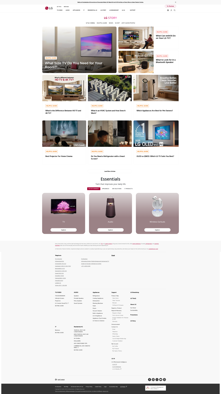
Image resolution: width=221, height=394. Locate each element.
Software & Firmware (117, 305)
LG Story (133, 321)
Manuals (114, 303)
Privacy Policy (89, 386)
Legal (105, 386)
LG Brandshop (134, 292)
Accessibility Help (113, 386)
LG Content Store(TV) (61, 303)
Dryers (94, 308)
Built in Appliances (98, 313)
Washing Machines (98, 303)
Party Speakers (78, 301)
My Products (115, 348)
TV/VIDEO (58, 292)
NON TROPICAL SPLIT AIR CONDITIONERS (81, 335)
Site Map (66, 386)
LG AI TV (114, 364)
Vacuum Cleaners (97, 311)
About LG (133, 304)
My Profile (115, 346)
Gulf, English (61, 379)
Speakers (76, 296)
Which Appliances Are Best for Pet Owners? (155, 110)
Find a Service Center (117, 315)
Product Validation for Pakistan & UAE (120, 318)
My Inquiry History (117, 351)
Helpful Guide (102, 23)
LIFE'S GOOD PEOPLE (128, 23)
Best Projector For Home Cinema (58, 156)
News (111, 23)
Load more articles (109, 171)
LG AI (113, 358)
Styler (94, 306)
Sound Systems (78, 303)
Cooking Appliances (98, 298)
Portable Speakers (79, 298)
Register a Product (117, 308)
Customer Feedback (117, 341)
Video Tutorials (116, 300)
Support (114, 292)
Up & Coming (90, 23)
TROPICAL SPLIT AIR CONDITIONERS (79, 331)
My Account (115, 344)
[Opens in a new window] (149, 379)
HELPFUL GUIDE (50, 58)
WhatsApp (115, 334)
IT (55, 327)
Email (113, 255)
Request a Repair (116, 313)
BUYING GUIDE (59, 306)
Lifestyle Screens (59, 298)
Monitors (57, 330)
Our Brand (133, 308)
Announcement (116, 324)
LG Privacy (122, 386)
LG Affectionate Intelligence (119, 362)
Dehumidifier (77, 341)
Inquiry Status (115, 336)
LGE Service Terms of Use (77, 386)
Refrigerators (96, 296)
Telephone (114, 331)
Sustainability (134, 310)
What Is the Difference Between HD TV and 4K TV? (63, 111)
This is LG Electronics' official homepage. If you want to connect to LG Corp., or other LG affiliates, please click (81, 391)
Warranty (114, 321)
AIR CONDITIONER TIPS (80, 343)
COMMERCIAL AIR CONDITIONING (82, 346)
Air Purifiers (77, 338)
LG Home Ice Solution (98, 321)
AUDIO (76, 292)
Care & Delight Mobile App (119, 338)
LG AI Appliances (97, 316)
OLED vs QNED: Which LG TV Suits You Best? (155, 156)
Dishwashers (96, 301)
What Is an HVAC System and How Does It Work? (108, 111)
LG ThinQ (133, 298)
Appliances (96, 292)
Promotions (134, 315)
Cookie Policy (98, 386)
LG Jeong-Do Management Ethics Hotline (157, 388)
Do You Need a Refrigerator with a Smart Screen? (108, 157)
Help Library (115, 298)
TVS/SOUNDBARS (60, 296)
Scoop (117, 23)
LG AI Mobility (116, 369)
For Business (170, 6)
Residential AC (78, 327)
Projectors (58, 301)
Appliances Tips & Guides (99, 318)
